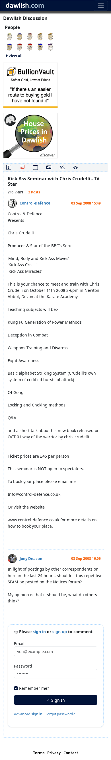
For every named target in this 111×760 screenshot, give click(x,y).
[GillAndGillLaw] (40, 36)
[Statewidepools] (19, 46)
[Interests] (75, 167)
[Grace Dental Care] (40, 46)
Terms (38, 752)
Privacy (54, 752)
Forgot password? (60, 714)
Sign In (57, 700)
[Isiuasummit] (9, 36)
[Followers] (62, 167)
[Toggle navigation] (101, 6)
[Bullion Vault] (30, 84)
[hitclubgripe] (29, 46)
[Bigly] (30, 135)
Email (19, 643)
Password (23, 666)
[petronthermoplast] (19, 36)
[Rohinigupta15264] (50, 36)
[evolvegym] (29, 36)
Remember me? (34, 688)
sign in (39, 631)
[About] (8, 167)
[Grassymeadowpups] (9, 46)
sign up (59, 631)
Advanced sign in (28, 714)
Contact (70, 752)
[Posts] (22, 167)
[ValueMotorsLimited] (50, 46)
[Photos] (48, 167)
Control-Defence (35, 203)
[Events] (35, 167)
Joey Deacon (31, 558)
